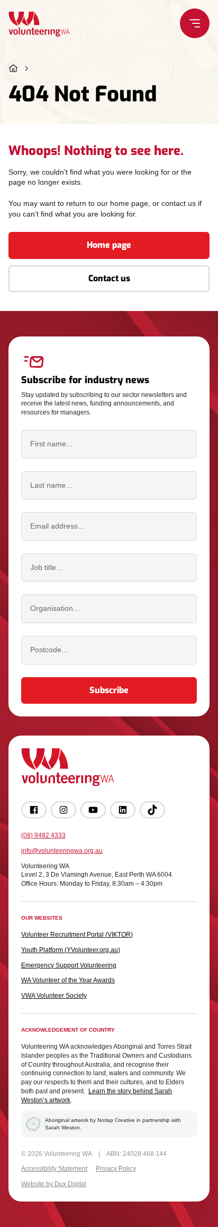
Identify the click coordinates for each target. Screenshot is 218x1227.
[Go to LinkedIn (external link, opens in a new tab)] (122, 809)
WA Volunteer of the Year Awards (68, 980)
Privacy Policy (116, 1168)
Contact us (109, 278)
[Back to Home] (39, 24)
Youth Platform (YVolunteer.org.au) (70, 950)
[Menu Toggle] (195, 23)
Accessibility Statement (54, 1168)
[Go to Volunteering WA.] (13, 68)
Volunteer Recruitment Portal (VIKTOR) (77, 934)
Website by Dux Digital (53, 1184)
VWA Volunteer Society (54, 995)
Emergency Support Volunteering (68, 965)
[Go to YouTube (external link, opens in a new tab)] (93, 809)
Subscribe (109, 690)
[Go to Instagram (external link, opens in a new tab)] (63, 809)
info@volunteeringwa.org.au (62, 850)
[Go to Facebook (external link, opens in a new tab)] (34, 809)
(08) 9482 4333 (43, 835)
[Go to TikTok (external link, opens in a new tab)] (152, 809)
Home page (109, 244)
